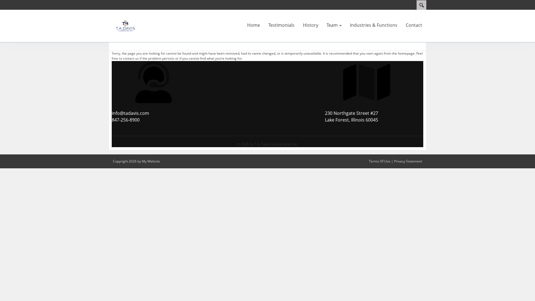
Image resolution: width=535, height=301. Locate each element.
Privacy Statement (408, 161)
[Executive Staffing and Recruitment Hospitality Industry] (125, 25)
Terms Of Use (379, 161)
